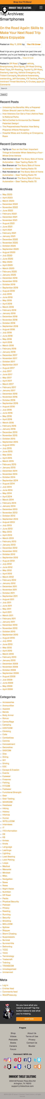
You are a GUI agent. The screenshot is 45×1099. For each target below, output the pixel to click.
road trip (13, 73)
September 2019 (10, 288)
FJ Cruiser (31, 82)
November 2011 (9, 590)
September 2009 (10, 673)
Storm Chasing (9, 934)
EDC (4, 767)
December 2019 (9, 278)
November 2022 (10, 207)
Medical (6, 866)
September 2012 (10, 558)
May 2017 (7, 378)
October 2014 (8, 477)
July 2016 (7, 410)
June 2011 (7, 606)
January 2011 (8, 622)
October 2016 (8, 400)
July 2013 (7, 526)
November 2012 (9, 551)
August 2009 (8, 677)
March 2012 (8, 577)
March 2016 (8, 423)
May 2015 (7, 455)
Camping (6, 725)
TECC (5, 953)
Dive (4, 754)
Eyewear (6, 776)
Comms (6, 741)
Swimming (7, 947)
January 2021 (8, 236)
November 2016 (9, 397)
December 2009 (10, 664)
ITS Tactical (31, 79)
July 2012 (7, 564)
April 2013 (7, 535)
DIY (4, 760)
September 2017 (10, 365)
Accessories (8, 702)
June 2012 (7, 567)
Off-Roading (17, 70)
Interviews (7, 825)
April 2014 (7, 497)
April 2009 (7, 689)
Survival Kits (8, 943)
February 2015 (9, 465)
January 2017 (8, 391)
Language (7, 847)
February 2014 (9, 503)
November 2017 (9, 358)
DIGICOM (6, 751)
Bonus (5, 718)
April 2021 (7, 230)
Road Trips (5, 70)
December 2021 (9, 217)
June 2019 (7, 297)
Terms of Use (32, 1036)
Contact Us (32, 1043)
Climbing (6, 731)
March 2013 (8, 538)
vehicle (30, 64)
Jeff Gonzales (18, 79)
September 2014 (10, 481)
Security (6, 918)
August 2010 (8, 638)
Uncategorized (9, 969)
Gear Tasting (8, 799)
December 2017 (9, 355)
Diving (5, 757)
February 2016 (9, 426)
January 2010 (9, 660)
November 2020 (10, 243)
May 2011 (6, 609)
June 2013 (7, 529)
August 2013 (8, 522)
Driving (5, 764)
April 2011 (7, 612)
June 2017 (7, 374)
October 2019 (8, 285)
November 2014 (9, 474)
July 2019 (7, 294)
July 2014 (7, 487)
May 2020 (7, 262)
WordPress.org (9, 995)
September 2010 (10, 635)
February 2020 (9, 272)
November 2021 (9, 220)
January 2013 (9, 545)
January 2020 (9, 275)
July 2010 (7, 641)
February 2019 (9, 310)
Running (6, 915)
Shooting (6, 921)
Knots (5, 844)
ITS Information (9, 831)
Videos (13, 1036)
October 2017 (8, 362)
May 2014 (7, 493)
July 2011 (6, 603)
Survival (6, 940)
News (5, 882)
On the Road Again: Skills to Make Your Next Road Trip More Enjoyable (21, 32)
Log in (5, 985)
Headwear (7, 805)
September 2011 (10, 596)
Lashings (6, 850)
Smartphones (6, 67)
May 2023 (7, 195)
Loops (5, 863)
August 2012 (8, 561)
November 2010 (9, 628)
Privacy (5, 908)
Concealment (8, 744)
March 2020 (8, 269)
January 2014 (9, 506)
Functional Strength (11, 792)
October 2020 (9, 246)
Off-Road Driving (33, 67)
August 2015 (8, 445)
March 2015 (8, 461)
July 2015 (7, 448)
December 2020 (10, 240)
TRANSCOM (8, 966)
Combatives (8, 738)
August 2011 (8, 599)
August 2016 (8, 407)
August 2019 (8, 291)
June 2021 (7, 227)
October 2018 (8, 323)
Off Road (13, 64)
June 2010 (7, 644)
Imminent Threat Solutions (12, 82)
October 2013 (8, 516)
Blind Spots (19, 67)
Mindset (6, 873)
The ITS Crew (33, 44)
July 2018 (7, 333)
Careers (13, 1046)
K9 (3, 834)
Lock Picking (8, 860)
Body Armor (8, 715)
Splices (5, 927)
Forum (13, 1049)
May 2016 (7, 416)
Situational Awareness (27, 76)
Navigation (7, 879)
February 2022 (9, 214)
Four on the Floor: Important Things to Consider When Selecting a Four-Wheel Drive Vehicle (22, 152)
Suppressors (8, 937)
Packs (5, 899)
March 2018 (8, 346)
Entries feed (8, 989)
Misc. (5, 876)
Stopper (6, 931)
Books (13, 1043)
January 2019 (9, 313)
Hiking (5, 808)
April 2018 (7, 342)
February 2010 (9, 657)
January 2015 (9, 468)
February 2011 (9, 619)
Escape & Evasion (10, 770)
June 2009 (7, 683)
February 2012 (9, 580)
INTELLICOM (8, 821)
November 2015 (9, 436)
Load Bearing (8, 857)
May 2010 (7, 648)
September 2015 (10, 442)
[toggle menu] (41, 7)
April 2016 (7, 419)
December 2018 (9, 317)
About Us (32, 1033)
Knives (5, 841)
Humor (5, 818)
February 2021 (9, 233)
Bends (5, 712)
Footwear (6, 789)
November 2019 (9, 281)
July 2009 (7, 680)
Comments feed (10, 992)
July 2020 (7, 256)
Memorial (6, 870)
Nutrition (6, 892)
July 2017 (7, 371)
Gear (4, 796)
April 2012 (7, 574)
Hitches (6, 815)
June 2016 (7, 413)
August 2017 (8, 368)
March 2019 (8, 307)
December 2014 (9, 471)
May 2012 (7, 570)
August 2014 (8, 484)
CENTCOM (7, 728)
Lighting (6, 853)
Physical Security (10, 902)
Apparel (6, 709)
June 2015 (7, 452)
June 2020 (7, 259)
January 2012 (8, 583)
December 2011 (9, 587)
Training (6, 963)
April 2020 (7, 265)
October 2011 (8, 593)
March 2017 (8, 384)
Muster (31, 1046)
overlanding (5, 79)
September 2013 (10, 519)
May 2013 (7, 532)
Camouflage (8, 722)
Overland (4, 73)
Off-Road (38, 70)
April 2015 (7, 458)
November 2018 (9, 320)
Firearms (6, 780)
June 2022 (7, 211)
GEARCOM (7, 802)
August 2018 (8, 330)
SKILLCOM (7, 924)
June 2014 (7, 490)
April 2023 (7, 198)
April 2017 (7, 381)
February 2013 (9, 542)
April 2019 (7, 304)
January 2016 (9, 429)
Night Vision (8, 889)
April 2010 (7, 651)
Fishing (6, 783)
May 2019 (7, 301)
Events (5, 773)
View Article (28, 58)
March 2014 (8, 500)
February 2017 (9, 387)
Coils (4, 735)
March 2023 (8, 201)
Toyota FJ (28, 70)
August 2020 (8, 252)
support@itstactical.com (23, 1086)
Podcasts (13, 1040)
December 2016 (9, 394)
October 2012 (8, 554)
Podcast (6, 905)
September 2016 (10, 403)
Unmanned (7, 972)
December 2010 (9, 625)
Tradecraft (7, 960)
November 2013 (9, 513)
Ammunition (8, 706)
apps (38, 82)
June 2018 (7, 336)
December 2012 (9, 548)
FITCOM (6, 786)
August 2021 (8, 223)
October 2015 (8, 439)
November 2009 (10, 667)
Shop (13, 1033)
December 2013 (9, 509)
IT (3, 828)
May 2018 (7, 339)
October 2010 (8, 632)
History (5, 812)
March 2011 (7, 616)
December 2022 (10, 204)
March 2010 (8, 654)
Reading (6, 911)
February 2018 (9, 349)
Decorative (7, 747)
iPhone (41, 79)
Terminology (8, 956)
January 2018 (9, 352)
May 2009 (7, 686)
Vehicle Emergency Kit (29, 73)
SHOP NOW (29, 1019)
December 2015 (9, 432)
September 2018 (10, 326)
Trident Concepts (8, 76)
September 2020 (10, 249)
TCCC (5, 950)
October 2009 (9, 670)
